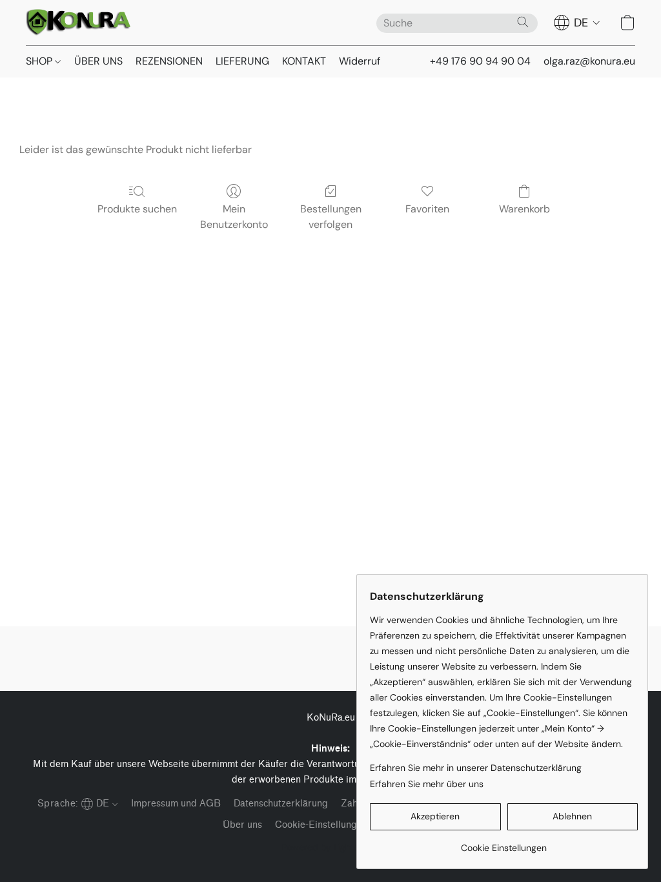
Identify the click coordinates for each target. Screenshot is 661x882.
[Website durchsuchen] (523, 22)
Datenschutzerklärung (281, 803)
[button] (78, 22)
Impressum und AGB (176, 803)
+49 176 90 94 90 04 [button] (480, 61)
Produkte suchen (137, 209)
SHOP (40, 61)
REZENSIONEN (169, 61)
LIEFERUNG (242, 61)
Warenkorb (524, 209)
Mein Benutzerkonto (234, 216)
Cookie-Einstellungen (321, 824)
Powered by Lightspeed (330, 847)
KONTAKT (304, 61)
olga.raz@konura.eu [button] (589, 61)
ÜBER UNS (98, 61)
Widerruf (359, 61)
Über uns (242, 824)
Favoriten (427, 209)
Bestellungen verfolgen (330, 216)
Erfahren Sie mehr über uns (426, 784)
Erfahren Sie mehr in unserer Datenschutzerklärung (476, 768)
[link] (504, 843)
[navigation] (577, 22)
